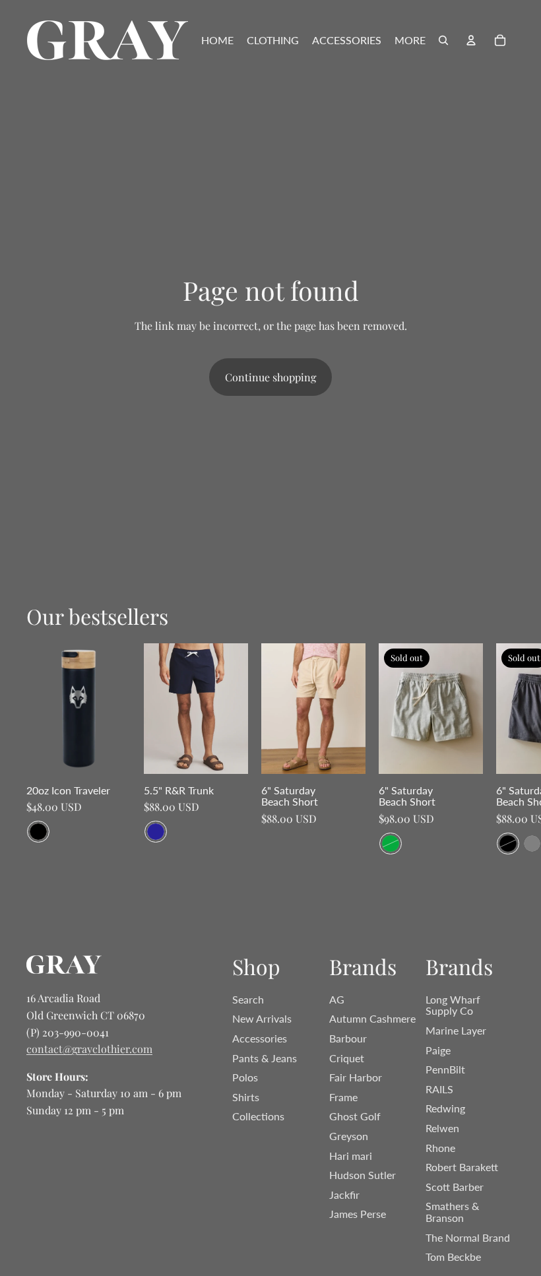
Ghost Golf (355, 1116)
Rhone (440, 1147)
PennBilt (445, 1069)
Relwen (442, 1128)
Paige (438, 1050)
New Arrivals (262, 1018)
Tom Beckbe (453, 1256)
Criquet (346, 1058)
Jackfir (344, 1194)
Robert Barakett (462, 1167)
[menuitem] (217, 40)
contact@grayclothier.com (89, 1049)
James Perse (357, 1213)
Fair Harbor (355, 1077)
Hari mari (350, 1155)
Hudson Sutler (362, 1174)
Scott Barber (455, 1186)
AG (336, 999)
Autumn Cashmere (372, 1018)
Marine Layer (456, 1030)
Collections (258, 1116)
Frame (343, 1097)
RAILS (439, 1089)
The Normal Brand (468, 1237)
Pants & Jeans (264, 1058)
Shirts (245, 1097)
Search (248, 999)
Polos (245, 1077)
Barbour (348, 1038)
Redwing (445, 1108)
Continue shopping (270, 377)
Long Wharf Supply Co (453, 1005)
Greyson (348, 1136)
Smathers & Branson (452, 1211)
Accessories (259, 1038)
